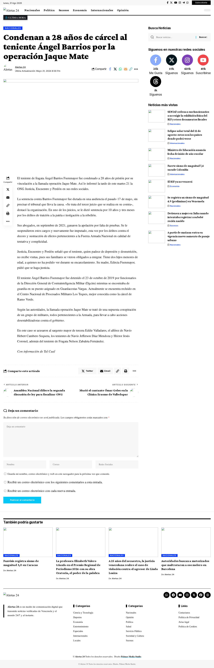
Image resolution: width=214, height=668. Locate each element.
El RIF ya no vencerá (180, 181)
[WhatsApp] (187, 3)
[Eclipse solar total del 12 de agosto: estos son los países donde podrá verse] (156, 135)
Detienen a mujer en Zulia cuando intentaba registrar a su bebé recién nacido (188, 217)
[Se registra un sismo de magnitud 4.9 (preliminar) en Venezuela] (156, 202)
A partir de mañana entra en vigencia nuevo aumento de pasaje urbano (189, 236)
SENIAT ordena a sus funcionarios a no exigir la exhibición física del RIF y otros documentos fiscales (188, 115)
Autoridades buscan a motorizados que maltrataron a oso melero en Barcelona (185, 565)
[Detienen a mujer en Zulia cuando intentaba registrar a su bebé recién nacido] (156, 217)
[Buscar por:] (175, 37)
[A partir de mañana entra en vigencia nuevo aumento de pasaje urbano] (156, 237)
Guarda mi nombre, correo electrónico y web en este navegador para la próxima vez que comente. (59, 473)
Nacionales (13, 28)
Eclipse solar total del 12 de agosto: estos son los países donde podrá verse (185, 134)
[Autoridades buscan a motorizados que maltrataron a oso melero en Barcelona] (186, 542)
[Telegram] (184, 3)
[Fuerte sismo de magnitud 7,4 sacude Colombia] (156, 170)
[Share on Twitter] (115, 69)
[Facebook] (167, 3)
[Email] (125, 69)
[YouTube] (175, 3)
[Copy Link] (130, 69)
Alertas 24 (20, 67)
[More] (136, 69)
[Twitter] (171, 3)
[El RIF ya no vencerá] (156, 186)
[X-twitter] (194, 595)
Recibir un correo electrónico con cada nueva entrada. (42, 491)
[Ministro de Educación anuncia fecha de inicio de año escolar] (156, 154)
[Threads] (155, 86)
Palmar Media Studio (131, 656)
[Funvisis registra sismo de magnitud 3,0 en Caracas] (28, 542)
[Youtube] (203, 65)
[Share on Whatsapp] (120, 69)
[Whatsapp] (167, 595)
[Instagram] (180, 3)
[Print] (8, 213)
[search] (199, 10)
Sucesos (174, 225)
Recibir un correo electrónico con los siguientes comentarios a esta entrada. (55, 482)
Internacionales (177, 143)
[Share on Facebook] (110, 69)
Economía (174, 186)
